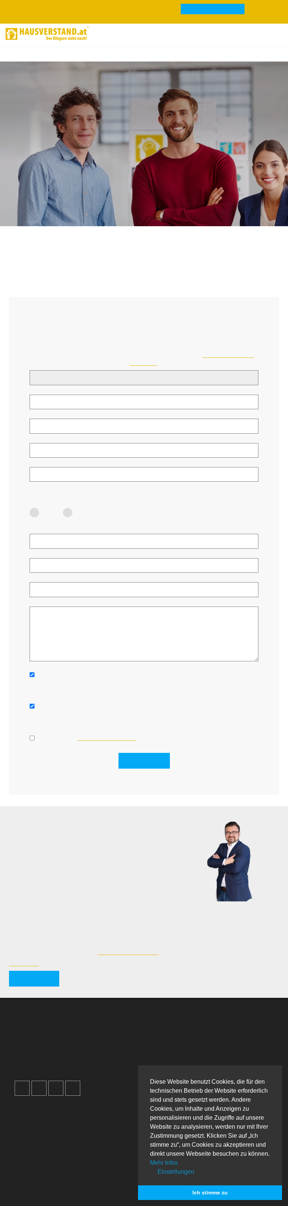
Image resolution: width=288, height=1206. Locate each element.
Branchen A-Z (38, 1125)
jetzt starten (34, 978)
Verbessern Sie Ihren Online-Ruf (60, 1043)
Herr (84, 512)
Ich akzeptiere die (86, 737)
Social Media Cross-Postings (56, 1051)
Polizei (29, 1164)
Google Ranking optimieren (54, 1035)
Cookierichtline (174, 1059)
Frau (51, 512)
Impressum (170, 1043)
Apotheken (34, 1141)
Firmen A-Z (35, 1133)
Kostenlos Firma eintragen (53, 1059)
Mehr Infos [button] (164, 1162)
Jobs (162, 1035)
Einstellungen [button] (175, 1171)
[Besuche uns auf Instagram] (39, 1088)
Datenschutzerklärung (183, 1051)
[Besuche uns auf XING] (72, 1088)
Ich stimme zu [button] (210, 1192)
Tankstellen (35, 1172)
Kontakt (166, 1027)
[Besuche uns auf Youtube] (55, 1088)
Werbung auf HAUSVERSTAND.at (62, 1027)
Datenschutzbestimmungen (106, 737)
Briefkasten (35, 1156)
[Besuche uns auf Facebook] (22, 1088)
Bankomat (34, 1149)
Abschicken (144, 760)
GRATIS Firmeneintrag (212, 9)
